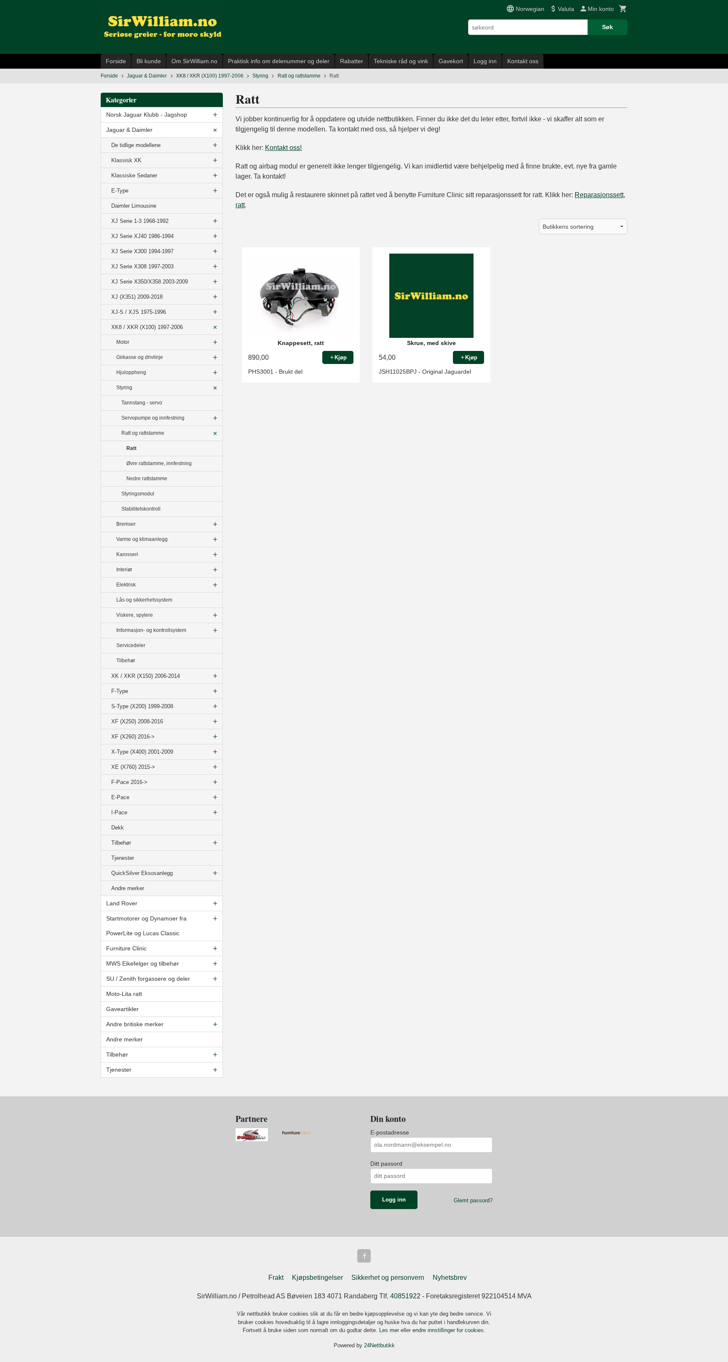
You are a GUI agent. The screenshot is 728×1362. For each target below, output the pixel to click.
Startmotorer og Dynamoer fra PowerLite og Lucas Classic (146, 926)
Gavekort (451, 61)
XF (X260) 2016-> (133, 736)
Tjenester (122, 858)
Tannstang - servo (141, 403)
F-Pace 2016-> (129, 782)
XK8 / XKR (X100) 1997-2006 (147, 327)
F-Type (119, 691)
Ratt (131, 448)
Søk (607, 27)
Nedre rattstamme (146, 479)
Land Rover (121, 903)
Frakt (276, 1277)
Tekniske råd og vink (401, 61)
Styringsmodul (137, 494)
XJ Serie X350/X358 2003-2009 (149, 281)
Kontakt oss (522, 61)
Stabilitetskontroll (141, 509)
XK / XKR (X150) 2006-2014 (145, 676)
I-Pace (119, 812)
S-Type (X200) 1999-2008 (142, 706)
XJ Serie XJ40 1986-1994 (142, 236)
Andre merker (127, 888)
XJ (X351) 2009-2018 (137, 297)
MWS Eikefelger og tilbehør (142, 963)
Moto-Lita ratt (124, 993)
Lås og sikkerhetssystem (144, 600)
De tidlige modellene (136, 145)
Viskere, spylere (134, 615)
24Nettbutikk (379, 1345)
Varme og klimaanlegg (142, 539)
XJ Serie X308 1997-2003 (142, 266)
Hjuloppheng (131, 372)
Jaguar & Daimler (129, 129)
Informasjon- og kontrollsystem (151, 630)
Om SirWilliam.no (194, 61)
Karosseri (127, 554)
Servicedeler (130, 645)
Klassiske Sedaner (134, 175)
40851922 (405, 1296)
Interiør (124, 570)
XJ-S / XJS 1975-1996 (138, 312)
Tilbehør (125, 661)
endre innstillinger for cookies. (448, 1330)
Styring (124, 388)
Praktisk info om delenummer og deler (278, 61)
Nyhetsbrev (450, 1277)
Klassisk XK (126, 160)
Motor (122, 342)
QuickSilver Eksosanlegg (142, 873)
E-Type (119, 190)
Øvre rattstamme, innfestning (159, 463)
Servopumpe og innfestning (153, 418)
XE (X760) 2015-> (133, 767)
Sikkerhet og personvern (387, 1277)
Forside (116, 61)
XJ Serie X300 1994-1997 (142, 251)
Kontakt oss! (283, 147)
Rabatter (351, 61)
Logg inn (485, 61)
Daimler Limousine (133, 206)
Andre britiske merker (134, 1024)
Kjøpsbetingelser (317, 1277)
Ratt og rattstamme (142, 433)
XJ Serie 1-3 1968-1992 (140, 221)
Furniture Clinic (126, 948)
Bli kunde (148, 61)
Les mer (390, 1330)
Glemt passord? (473, 1200)
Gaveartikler (122, 1009)
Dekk (117, 827)
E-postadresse (389, 1132)
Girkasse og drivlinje (139, 357)
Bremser (126, 524)
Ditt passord (386, 1163)
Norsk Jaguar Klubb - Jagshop (146, 114)
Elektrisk (126, 585)
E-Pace (120, 797)
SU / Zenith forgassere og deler (148, 978)
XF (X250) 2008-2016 (137, 721)
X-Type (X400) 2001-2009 (142, 752)
